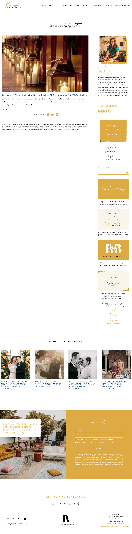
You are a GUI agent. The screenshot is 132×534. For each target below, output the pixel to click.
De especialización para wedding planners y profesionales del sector (113, 296)
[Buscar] (127, 172)
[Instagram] (102, 111)
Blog (85, 5)
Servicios (63, 5)
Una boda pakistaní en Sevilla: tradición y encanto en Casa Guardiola (114, 385)
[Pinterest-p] (105, 111)
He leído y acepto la (95, 439)
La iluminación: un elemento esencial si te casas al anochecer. (44, 95)
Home (44, 5)
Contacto (127, 5)
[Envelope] (25, 518)
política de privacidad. (103, 439)
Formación (95, 5)
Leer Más (7, 110)
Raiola (34, 127)
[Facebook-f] (99, 111)
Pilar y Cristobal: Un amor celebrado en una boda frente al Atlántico (81, 385)
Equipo (52, 5)
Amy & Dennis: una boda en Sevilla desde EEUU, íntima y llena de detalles (14, 385)
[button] (48, 114)
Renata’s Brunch (112, 5)
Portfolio (75, 5)
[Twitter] (109, 111)
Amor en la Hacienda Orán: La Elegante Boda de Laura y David (48, 384)
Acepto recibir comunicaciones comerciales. (95, 443)
